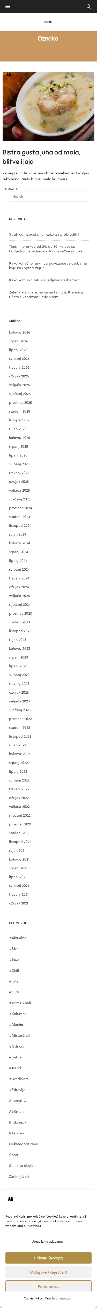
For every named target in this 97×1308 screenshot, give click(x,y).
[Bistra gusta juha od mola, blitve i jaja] (48, 106)
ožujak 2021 (18, 903)
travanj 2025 (19, 472)
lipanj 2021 (18, 876)
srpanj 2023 (18, 657)
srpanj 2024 (18, 551)
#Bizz (13, 948)
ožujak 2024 (19, 587)
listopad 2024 (20, 525)
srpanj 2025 (18, 446)
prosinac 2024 (20, 507)
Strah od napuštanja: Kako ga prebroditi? (44, 234)
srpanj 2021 (18, 868)
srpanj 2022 (18, 762)
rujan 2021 (17, 850)
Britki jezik (17, 1122)
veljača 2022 (19, 806)
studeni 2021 (19, 832)
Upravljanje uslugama (47, 1241)
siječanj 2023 (20, 710)
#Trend (15, 1068)
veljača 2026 (19, 385)
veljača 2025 (19, 490)
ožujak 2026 (19, 376)
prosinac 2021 (20, 824)
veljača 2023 (19, 701)
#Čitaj (14, 981)
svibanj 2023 (19, 674)
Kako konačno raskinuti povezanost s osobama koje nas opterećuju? (48, 265)
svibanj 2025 (19, 464)
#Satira (15, 1057)
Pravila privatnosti (58, 1298)
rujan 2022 (17, 745)
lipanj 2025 (18, 455)
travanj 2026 (19, 367)
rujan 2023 (17, 639)
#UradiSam (19, 1078)
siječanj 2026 (20, 393)
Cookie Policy (33, 1298)
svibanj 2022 (19, 780)
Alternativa (18, 1100)
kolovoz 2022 (19, 753)
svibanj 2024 (19, 569)
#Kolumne (18, 1013)
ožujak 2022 (19, 797)
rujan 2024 (17, 534)
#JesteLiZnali (20, 1002)
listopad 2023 (20, 630)
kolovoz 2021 (19, 859)
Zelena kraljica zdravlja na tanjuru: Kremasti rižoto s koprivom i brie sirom (46, 294)
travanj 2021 (19, 894)
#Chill (14, 970)
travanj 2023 (19, 683)
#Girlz (14, 992)
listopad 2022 (20, 736)
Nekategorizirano (23, 1144)
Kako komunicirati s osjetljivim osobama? (44, 280)
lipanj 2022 (18, 771)
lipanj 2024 (18, 560)
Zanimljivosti (20, 1176)
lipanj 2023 (18, 666)
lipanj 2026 (18, 349)
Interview (16, 1133)
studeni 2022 (19, 727)
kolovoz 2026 (19, 332)
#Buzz (14, 959)
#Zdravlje (17, 1089)
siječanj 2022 (20, 815)
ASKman (16, 1111)
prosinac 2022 (20, 718)
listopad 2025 (20, 420)
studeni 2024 (19, 516)
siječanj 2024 (20, 604)
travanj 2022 (19, 789)
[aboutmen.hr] (48, 22)
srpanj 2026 (18, 341)
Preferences (48, 1286)
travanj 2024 (19, 578)
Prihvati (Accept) (48, 1258)
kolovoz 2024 (19, 543)
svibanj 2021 (19, 885)
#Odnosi (16, 1046)
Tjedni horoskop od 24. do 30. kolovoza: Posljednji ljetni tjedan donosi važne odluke (46, 249)
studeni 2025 (19, 411)
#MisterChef (19, 1035)
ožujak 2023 (19, 692)
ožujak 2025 (19, 481)
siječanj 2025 (20, 499)
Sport (13, 1154)
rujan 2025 (17, 428)
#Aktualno (17, 937)
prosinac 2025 (20, 402)
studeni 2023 (19, 622)
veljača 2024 (19, 595)
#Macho (16, 1024)
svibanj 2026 (19, 358)
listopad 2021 (20, 841)
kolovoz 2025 (19, 437)
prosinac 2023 (20, 613)
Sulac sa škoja (21, 1165)
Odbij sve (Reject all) (48, 1272)
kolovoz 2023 (19, 648)
